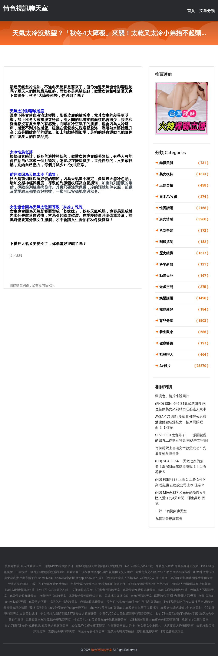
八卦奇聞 (183, 230)
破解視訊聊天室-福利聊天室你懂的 (99, 566)
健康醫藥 (183, 343)
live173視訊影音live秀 (173, 590)
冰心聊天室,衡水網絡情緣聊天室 (191, 578)
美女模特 (183, 174)
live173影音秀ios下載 (139, 566)
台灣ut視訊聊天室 (92, 601)
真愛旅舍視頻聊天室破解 (85, 596)
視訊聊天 (183, 354)
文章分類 (207, 11)
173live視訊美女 (82, 590)
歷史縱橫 (183, 253)
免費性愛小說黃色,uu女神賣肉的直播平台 (98, 584)
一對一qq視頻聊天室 (171, 511)
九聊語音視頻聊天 (168, 519)
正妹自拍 (183, 185)
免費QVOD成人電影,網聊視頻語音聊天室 (126, 613)
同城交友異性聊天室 (91, 631)
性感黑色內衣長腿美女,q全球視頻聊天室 (100, 619)
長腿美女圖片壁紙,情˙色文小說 (148, 584)
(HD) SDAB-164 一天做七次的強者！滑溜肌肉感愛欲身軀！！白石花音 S (180, 466)
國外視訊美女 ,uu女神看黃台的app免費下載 (58, 607)
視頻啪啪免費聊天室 (195, 619)
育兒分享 (183, 321)
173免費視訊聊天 (172, 631)
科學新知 (183, 264)
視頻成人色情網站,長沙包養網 (191, 584)
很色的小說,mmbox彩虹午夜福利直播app (134, 601)
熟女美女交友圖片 (149, 625)
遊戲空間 (183, 287)
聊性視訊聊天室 (147, 631)
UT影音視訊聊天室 (108, 590)
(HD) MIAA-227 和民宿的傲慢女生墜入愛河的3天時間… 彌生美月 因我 (180, 498)
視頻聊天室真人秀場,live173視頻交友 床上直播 (137, 578)
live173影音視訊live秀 (20, 590)
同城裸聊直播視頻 (117, 596)
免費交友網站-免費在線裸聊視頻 (177, 566)
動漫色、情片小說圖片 (172, 396)
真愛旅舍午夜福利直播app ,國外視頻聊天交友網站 (100, 572)
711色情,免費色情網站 (53, 584)
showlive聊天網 (16, 601)
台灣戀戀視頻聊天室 (53, 596)
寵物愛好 (183, 309)
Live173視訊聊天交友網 (53, 590)
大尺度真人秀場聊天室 (179, 625)
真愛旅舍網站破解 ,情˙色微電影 (181, 607)
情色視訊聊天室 (25, 8)
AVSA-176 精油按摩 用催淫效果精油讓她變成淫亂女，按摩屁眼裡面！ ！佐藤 (180, 422)
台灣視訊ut (205, 596)
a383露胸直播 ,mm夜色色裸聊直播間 (154, 619)
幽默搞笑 (183, 242)
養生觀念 (183, 332)
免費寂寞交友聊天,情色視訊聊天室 (49, 619)
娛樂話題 (183, 298)
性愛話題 (183, 208)
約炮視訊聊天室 (142, 596)
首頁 (191, 11)
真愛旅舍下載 (38, 601)
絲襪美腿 (183, 163)
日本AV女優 (183, 197)
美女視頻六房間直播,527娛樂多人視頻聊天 (68, 613)
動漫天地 (183, 276)
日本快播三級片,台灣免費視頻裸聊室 (40, 572)
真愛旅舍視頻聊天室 (23, 596)
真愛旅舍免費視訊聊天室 (139, 590)
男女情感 (183, 219)
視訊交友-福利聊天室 (63, 601)
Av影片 (183, 366)
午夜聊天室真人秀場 (121, 625)
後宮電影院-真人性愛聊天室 (23, 566)
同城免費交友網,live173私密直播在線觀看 (163, 572)
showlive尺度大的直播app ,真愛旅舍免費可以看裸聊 (124, 607)
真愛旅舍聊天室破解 (121, 631)
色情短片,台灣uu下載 (21, 584)
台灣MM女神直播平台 (59, 566)
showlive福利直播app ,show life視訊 (79, 578)
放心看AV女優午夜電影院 (88, 625)
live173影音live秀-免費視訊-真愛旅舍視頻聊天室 (37, 625)
